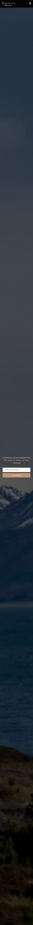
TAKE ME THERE (16, 475)
